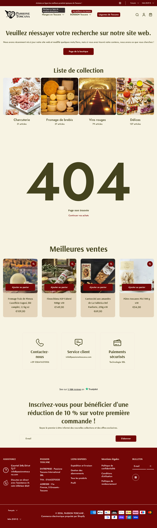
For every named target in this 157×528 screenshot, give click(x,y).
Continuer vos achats (79, 215)
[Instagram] (120, 3)
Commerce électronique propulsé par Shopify (63, 516)
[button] (17, 459)
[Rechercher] (137, 15)
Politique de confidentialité (108, 467)
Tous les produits (79, 478)
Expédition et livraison (81, 465)
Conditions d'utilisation (106, 475)
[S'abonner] (150, 466)
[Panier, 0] (150, 14)
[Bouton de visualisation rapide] (33, 264)
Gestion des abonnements (77, 472)
